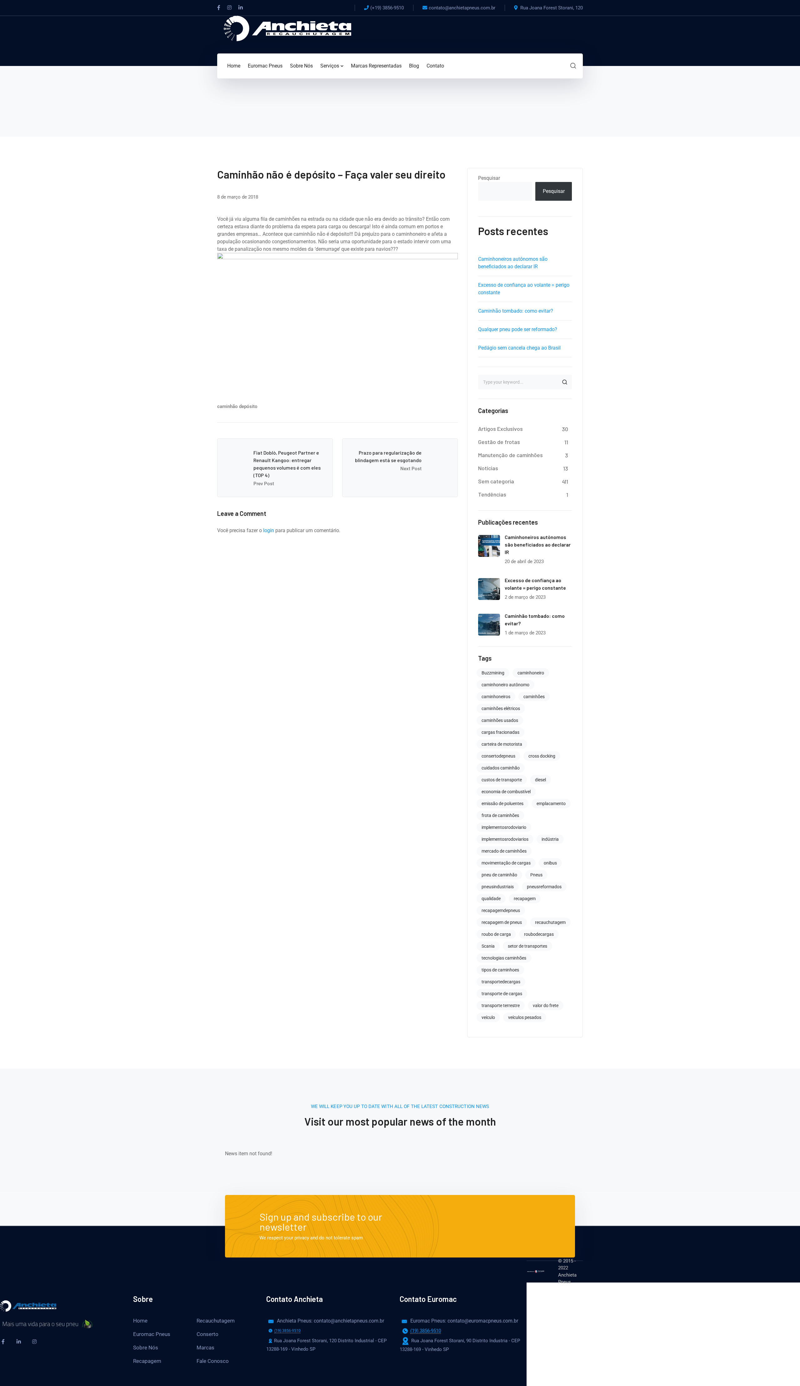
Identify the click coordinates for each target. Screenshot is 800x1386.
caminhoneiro (531, 672)
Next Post (411, 468)
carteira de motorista (502, 744)
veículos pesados (524, 1017)
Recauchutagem (216, 1321)
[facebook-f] (3, 1341)
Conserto (207, 1334)
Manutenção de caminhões (510, 454)
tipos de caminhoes (500, 969)
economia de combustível (506, 791)
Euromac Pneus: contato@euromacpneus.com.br (453, 1320)
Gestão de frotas (499, 441)
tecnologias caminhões (504, 957)
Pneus (536, 874)
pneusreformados (544, 886)
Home (140, 1321)
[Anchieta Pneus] (287, 28)
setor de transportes (527, 946)
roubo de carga (496, 934)
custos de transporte (502, 779)
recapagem (525, 898)
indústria (550, 839)
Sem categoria (496, 481)
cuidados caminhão (501, 767)
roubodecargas (539, 934)
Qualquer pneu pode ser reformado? (517, 329)
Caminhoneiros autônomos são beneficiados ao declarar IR (538, 544)
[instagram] (34, 1341)
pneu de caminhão (499, 874)
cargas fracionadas (500, 732)
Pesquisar (489, 178)
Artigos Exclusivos (500, 428)
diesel (540, 779)
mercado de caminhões (504, 851)
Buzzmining (493, 672)
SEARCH (565, 382)
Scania (488, 946)
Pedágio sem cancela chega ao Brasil (519, 348)
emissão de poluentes (502, 803)
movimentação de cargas (506, 862)
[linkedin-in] (19, 1341)
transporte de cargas (502, 993)
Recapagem (147, 1361)
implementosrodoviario (504, 827)
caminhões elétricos (501, 708)
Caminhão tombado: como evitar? (515, 311)
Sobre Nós (145, 1347)
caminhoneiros (496, 696)
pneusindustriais (498, 886)
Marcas (205, 1347)
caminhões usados (500, 720)
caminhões (534, 696)
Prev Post (263, 483)
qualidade (491, 898)
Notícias (488, 468)
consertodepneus (498, 756)
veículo (488, 1017)
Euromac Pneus (151, 1334)
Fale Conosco (213, 1361)
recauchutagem (550, 922)
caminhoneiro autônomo (505, 684)
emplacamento (551, 803)
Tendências (492, 494)
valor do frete (545, 1005)
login (268, 530)
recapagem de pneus (502, 922)
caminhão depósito (237, 406)
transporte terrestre (501, 1005)
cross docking (541, 756)
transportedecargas (501, 981)
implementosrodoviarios (505, 839)
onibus (550, 862)
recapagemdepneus (501, 910)
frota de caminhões (500, 815)
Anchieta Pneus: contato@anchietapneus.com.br (320, 1320)
